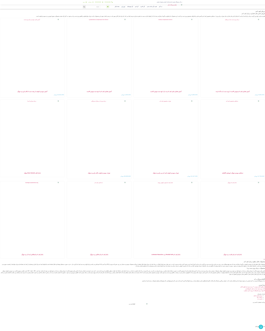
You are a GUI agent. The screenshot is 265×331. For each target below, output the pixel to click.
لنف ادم (123, 6)
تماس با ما (259, 299)
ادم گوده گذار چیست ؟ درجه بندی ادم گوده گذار (252, 287)
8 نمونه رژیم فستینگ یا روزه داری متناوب (254, 290)
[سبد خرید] (107, 6)
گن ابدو (136, 6)
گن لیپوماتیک (130, 6)
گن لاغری (142, 6)
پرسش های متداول (258, 295)
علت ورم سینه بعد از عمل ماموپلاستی (255, 288)
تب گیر (160, 6)
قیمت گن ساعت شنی (152, 6)
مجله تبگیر (117, 6)
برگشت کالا (259, 297)
